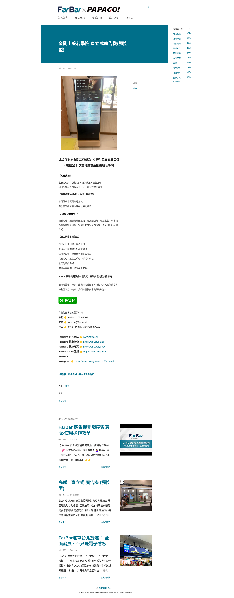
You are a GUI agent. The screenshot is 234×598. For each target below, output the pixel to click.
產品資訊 (80, 17)
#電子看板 (72, 374)
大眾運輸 (181, 33)
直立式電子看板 (86, 374)
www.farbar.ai (90, 337)
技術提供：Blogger (106, 588)
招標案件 (181, 72)
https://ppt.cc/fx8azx (94, 341)
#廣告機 (62, 374)
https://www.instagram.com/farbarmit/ (95, 361)
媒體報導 (63, 17)
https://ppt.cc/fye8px (94, 346)
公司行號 (181, 38)
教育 (135, 89)
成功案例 (114, 17)
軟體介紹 (97, 17)
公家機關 (181, 43)
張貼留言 (62, 401)
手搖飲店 (181, 48)
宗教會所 (181, 67)
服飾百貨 (181, 77)
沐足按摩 (181, 58)
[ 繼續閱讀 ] (106, 467)
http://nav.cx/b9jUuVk (94, 351)
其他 (181, 62)
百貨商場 (181, 53)
